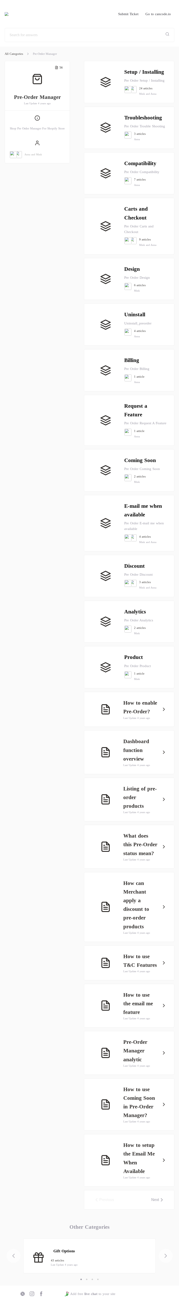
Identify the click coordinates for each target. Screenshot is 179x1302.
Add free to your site (92, 1294)
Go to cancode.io (158, 14)
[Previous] (14, 1256)
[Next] (166, 1256)
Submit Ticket (128, 14)
